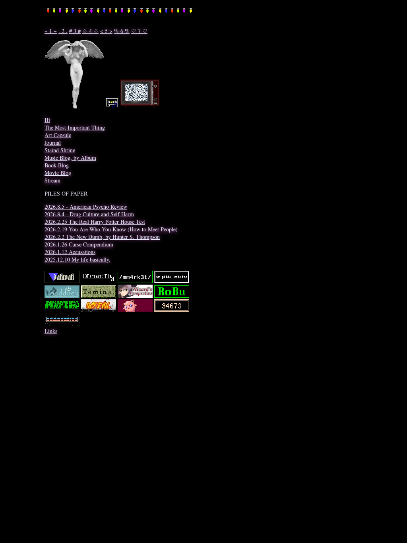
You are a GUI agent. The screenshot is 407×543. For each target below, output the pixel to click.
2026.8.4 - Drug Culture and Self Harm (89, 214)
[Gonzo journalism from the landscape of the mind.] (98, 281)
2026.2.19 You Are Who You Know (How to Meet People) (111, 229)
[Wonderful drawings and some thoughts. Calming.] (62, 295)
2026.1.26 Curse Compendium (79, 244)
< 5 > (106, 31)
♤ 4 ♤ (90, 31)
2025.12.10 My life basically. (77, 259)
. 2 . (63, 31)
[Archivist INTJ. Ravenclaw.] (135, 295)
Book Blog (57, 165)
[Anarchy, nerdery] (62, 323)
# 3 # (75, 31)
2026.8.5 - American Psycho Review (86, 206)
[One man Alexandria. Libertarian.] (171, 295)
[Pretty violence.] (98, 309)
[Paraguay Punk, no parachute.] (62, 309)
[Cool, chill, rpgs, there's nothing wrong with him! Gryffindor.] (171, 281)
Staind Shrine (60, 150)
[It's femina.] (98, 295)
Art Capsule (58, 135)
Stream (52, 180)
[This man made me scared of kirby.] (135, 309)
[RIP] (135, 281)
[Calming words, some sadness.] (171, 309)
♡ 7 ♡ (139, 31)
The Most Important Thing (75, 127)
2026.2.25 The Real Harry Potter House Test (95, 221)
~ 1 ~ (51, 31)
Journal (53, 142)
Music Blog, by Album (70, 157)
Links (51, 331)
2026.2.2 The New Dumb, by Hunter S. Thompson (102, 236)
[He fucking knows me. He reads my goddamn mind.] (62, 281)
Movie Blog (58, 172)
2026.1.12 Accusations (70, 252)
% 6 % (122, 31)
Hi (47, 120)
